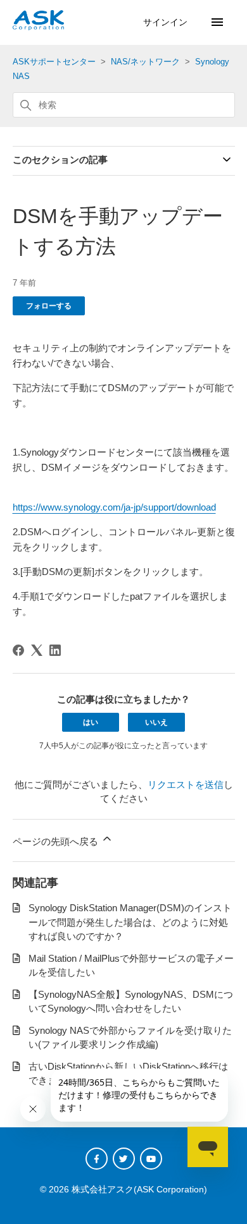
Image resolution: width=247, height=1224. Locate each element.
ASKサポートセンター (54, 61)
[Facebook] (18, 650)
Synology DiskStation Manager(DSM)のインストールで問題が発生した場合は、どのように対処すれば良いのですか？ (130, 922)
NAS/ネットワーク (145, 61)
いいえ (156, 722)
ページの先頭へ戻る (57, 841)
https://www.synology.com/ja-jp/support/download (114, 507)
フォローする (49, 305)
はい (90, 722)
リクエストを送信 (186, 784)
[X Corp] (36, 650)
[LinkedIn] (55, 650)
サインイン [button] (166, 22)
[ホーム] (38, 26)
